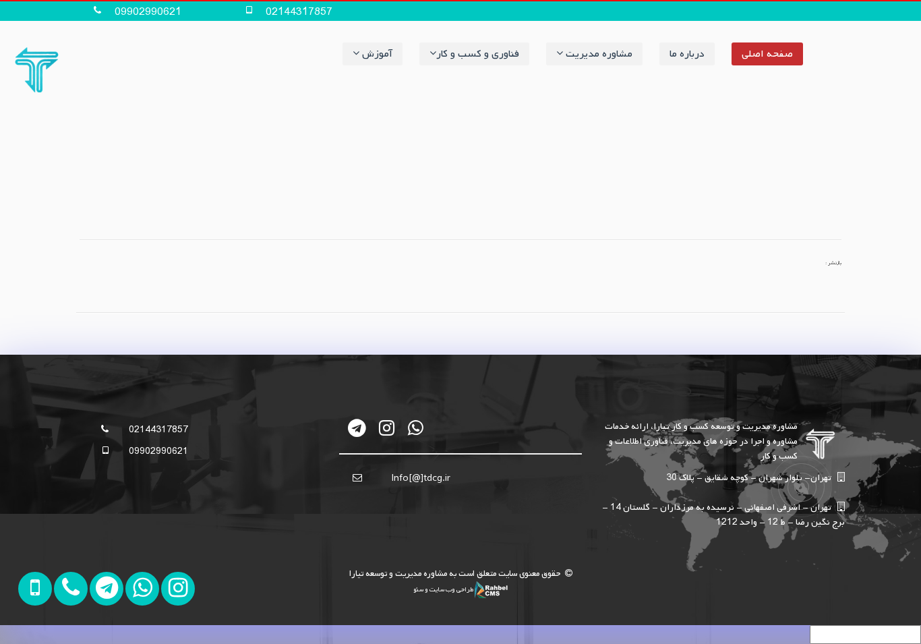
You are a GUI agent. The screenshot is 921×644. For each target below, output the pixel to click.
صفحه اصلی (767, 54)
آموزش (375, 54)
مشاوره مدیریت (597, 54)
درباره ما (687, 54)
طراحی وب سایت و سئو (444, 589)
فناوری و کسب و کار (477, 54)
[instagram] (386, 427)
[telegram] (357, 427)
